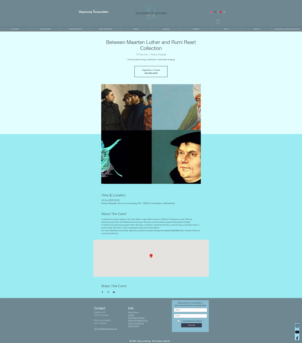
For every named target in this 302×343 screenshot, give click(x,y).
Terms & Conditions (136, 323)
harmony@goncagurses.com (105, 329)
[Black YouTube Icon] (297, 332)
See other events (151, 73)
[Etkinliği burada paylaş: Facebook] (102, 292)
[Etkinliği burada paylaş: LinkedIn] (114, 292)
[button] (218, 21)
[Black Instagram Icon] (297, 325)
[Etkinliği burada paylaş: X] (108, 292)
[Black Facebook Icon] (297, 338)
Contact (131, 315)
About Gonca (133, 312)
